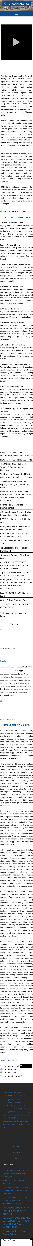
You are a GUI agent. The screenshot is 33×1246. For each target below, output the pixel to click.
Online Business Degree (10, 1115)
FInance (26, 674)
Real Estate (11, 1118)
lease (29, 680)
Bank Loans (19, 667)
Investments (23, 680)
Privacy (16, 1152)
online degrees (15, 686)
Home (24, 677)
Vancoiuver (18, 695)
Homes (6, 680)
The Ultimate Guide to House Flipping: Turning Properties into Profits (14, 484)
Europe (20, 674)
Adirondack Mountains (5, 667)
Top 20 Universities (23, 692)
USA (13, 696)
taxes (13, 692)
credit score (12, 674)
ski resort (14, 689)
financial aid (10, 677)
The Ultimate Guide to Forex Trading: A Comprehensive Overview (13, 467)
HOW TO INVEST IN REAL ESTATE (16, 460)
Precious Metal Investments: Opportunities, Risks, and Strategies (15, 1173)
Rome (7, 689)
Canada (9, 670)
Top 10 (17, 692)
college (19, 670)
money (6, 683)
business (27, 666)
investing (15, 680)
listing (1, 683)
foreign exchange (18, 677)
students (3, 692)
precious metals (23, 686)
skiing (11, 689)
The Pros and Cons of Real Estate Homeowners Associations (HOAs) (15, 1201)
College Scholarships (4, 674)
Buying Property (3, 670)
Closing (13, 670)
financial (2, 677)
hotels (10, 680)
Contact (16, 1158)
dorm (16, 674)
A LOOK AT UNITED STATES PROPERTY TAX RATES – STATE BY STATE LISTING (15, 565)
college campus (27, 670)
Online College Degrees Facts (13, 600)
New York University (20, 683)
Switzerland (9, 692)
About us (16, 1146)
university (5, 695)
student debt (20, 689)
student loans (27, 689)
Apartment (13, 667)
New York (12, 683)
